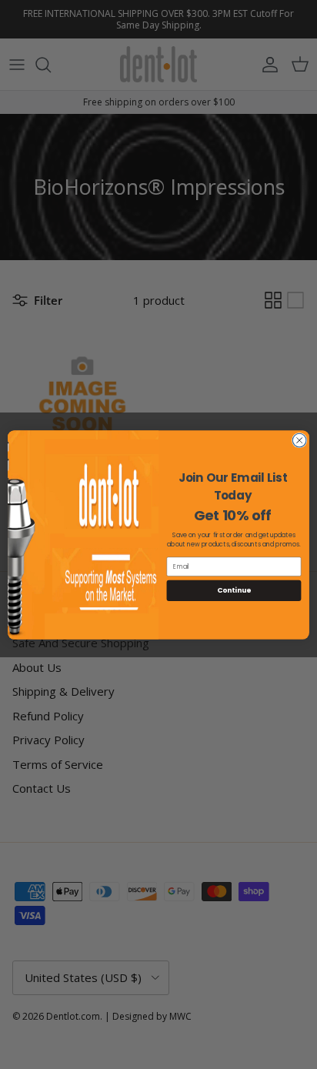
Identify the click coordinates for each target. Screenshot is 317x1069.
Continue (234, 590)
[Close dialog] (299, 440)
